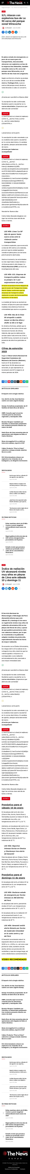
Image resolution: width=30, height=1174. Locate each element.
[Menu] (3, 3)
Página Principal (6, 7)
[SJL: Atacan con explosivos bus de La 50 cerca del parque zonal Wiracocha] (15, 44)
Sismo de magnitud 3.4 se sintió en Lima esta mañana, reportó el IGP (13, 442)
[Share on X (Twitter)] (6, 32)
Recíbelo (6, 225)
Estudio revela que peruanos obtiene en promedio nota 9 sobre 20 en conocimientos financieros (15, 549)
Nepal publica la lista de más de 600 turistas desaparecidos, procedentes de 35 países (16, 538)
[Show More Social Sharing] (19, 32)
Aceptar (5, 113)
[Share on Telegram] (16, 32)
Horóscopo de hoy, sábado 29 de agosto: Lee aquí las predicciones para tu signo (18, 477)
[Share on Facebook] (3, 32)
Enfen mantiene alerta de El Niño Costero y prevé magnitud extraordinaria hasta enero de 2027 (16, 526)
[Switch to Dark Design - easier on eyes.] (27, 2)
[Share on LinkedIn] (9, 32)
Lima (3, 11)
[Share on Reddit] (12, 32)
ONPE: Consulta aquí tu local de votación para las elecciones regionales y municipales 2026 (12, 414)
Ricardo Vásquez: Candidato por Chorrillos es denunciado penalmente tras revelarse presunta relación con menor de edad (14, 424)
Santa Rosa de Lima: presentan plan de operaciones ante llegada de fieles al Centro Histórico (15, 434)
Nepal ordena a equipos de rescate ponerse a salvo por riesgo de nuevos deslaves (18, 485)
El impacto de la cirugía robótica (13, 394)
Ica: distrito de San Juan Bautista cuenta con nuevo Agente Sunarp (13, 400)
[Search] (25, 3)
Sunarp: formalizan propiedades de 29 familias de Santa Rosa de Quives (14, 407)
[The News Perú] (14, 2)
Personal (9, 27)
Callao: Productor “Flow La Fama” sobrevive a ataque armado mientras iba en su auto (14, 450)
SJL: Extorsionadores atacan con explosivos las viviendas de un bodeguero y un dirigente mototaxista (14, 459)
